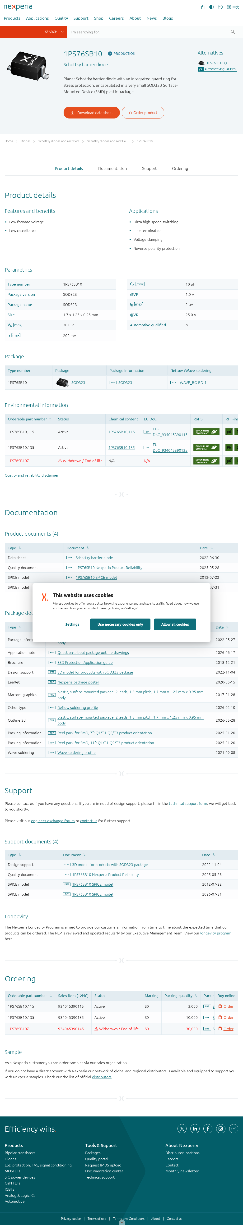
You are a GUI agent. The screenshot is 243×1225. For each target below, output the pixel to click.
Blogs (168, 18)
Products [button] (12, 18)
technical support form (188, 803)
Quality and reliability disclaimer (32, 475)
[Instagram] (220, 1128)
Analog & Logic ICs (20, 1195)
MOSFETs (12, 1171)
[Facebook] (207, 1128)
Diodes (10, 1159)
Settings (72, 624)
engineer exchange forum (53, 821)
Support (81, 18)
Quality (61, 18)
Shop (98, 18)
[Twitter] (182, 1128)
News (152, 18)
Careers (116, 18)
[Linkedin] (194, 1128)
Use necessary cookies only (120, 624)
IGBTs (9, 1189)
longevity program (215, 933)
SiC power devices (20, 1177)
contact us (88, 821)
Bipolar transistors (20, 1153)
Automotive (15, 1201)
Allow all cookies (175, 624)
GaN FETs (12, 1183)
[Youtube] (233, 1128)
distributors (102, 1077)
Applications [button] (37, 18)
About (135, 18)
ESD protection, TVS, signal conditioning (38, 1165)
